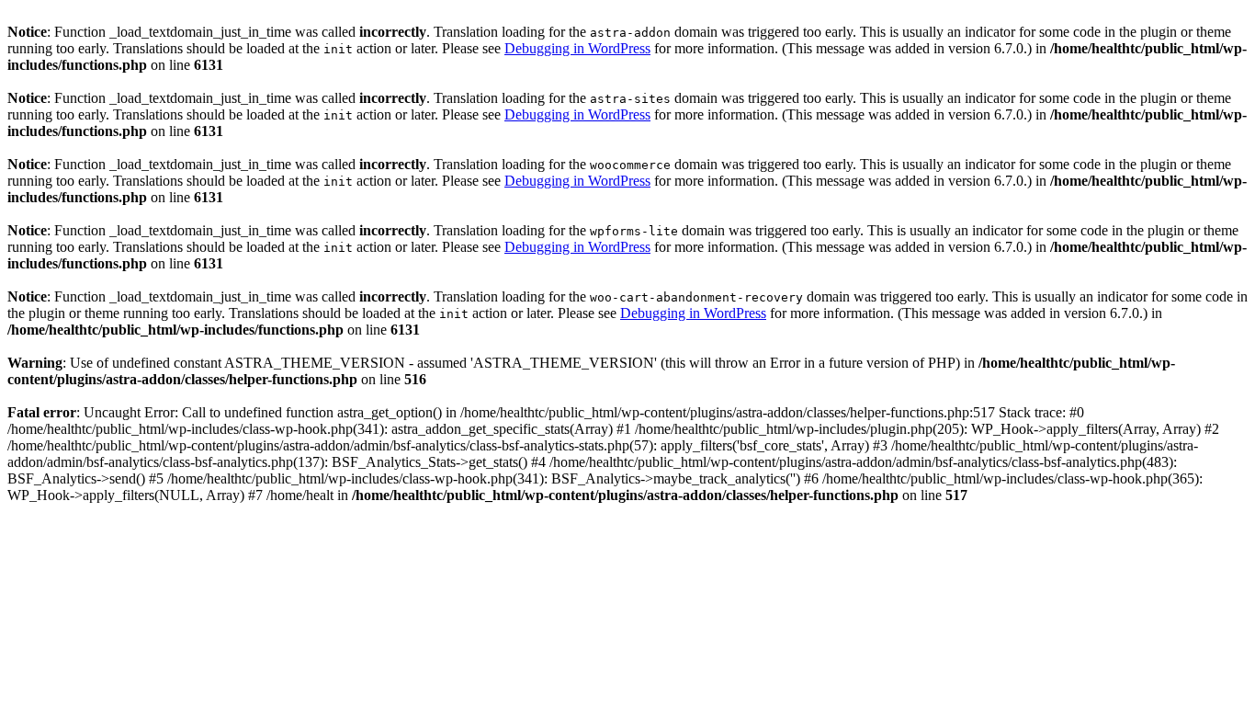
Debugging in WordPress (577, 48)
